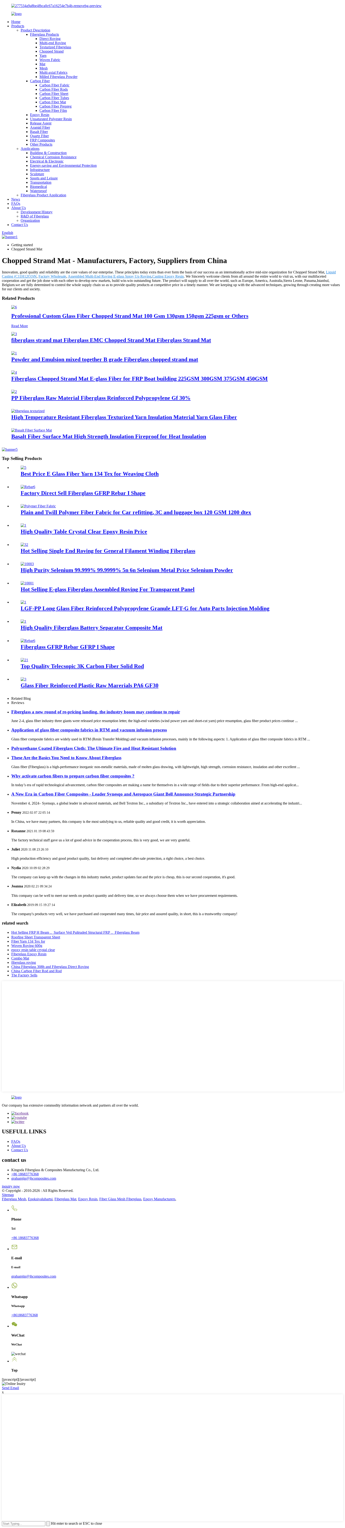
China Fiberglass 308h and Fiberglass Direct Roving (50, 967)
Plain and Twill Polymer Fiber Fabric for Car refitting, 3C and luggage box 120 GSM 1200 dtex (136, 512)
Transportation (40, 182)
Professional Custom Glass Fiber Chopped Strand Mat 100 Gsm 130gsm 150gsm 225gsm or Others (129, 316)
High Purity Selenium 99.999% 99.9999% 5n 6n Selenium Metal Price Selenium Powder (127, 570)
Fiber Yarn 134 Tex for (28, 941)
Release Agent (40, 123)
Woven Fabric (49, 60)
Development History (37, 212)
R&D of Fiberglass (35, 216)
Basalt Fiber (39, 132)
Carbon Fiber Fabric (54, 85)
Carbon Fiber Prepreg (55, 106)
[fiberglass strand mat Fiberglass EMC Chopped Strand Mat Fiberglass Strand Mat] (14, 334)
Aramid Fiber (40, 127)
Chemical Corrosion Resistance (53, 157)
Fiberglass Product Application (43, 195)
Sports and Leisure (44, 178)
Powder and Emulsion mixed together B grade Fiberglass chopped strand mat (104, 359)
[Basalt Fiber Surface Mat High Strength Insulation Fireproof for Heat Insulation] (31, 430)
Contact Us (19, 225)
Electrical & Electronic (47, 161)
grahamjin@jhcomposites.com (33, 1178)
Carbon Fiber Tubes (54, 98)
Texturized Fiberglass (55, 47)
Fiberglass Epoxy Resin (28, 954)
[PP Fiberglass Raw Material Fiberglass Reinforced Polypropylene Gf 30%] (14, 392)
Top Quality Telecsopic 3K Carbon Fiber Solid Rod (82, 666)
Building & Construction (48, 153)
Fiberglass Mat (65, 1199)
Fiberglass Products (44, 34)
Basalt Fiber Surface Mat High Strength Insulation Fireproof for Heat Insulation (108, 436)
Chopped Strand (51, 51)
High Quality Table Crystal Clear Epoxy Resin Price (84, 532)
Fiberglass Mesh (14, 1199)
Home (15, 22)
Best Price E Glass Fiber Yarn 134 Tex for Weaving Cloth (90, 474)
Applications (30, 149)
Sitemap (8, 1195)
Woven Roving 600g (26, 946)
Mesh (43, 68)
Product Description (35, 30)
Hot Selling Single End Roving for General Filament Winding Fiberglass (108, 551)
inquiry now (11, 1186)
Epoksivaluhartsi (40, 1199)
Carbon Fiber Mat (52, 102)
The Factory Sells (24, 975)
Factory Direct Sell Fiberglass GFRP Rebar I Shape (83, 493)
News (15, 199)
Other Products (41, 144)
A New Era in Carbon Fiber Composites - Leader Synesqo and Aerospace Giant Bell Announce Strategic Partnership (123, 794)
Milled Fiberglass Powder (58, 77)
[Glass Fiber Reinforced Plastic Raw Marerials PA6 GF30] (23, 679)
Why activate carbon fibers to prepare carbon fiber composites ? (72, 776)
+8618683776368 (24, 1315)
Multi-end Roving (52, 43)
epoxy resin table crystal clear (33, 950)
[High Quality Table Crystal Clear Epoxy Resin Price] (23, 525)
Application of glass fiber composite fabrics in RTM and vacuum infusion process (89, 729)
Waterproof (38, 191)
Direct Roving (50, 39)
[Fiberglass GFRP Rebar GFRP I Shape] (28, 641)
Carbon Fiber (40, 81)
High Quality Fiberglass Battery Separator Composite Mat (91, 628)
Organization (30, 220)
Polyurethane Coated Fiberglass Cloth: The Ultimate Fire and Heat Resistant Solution (93, 748)
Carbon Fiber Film (53, 111)
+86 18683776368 (25, 1174)
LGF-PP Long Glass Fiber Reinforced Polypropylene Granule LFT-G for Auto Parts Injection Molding (145, 608)
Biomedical (38, 187)
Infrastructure (40, 170)
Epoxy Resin (39, 115)
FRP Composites (42, 140)
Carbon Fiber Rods (53, 89)
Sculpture (37, 174)
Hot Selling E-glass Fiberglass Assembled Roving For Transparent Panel (108, 589)
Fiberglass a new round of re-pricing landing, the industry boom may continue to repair (95, 711)
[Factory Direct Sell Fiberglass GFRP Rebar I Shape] (28, 487)
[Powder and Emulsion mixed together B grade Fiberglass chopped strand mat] (14, 353)
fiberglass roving (23, 962)
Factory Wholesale (52, 276)
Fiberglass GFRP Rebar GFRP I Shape (68, 647)
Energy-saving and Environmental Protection (63, 165)
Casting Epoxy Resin (168, 276)
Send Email (10, 1388)
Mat (42, 64)
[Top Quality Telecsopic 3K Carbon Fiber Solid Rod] (24, 660)
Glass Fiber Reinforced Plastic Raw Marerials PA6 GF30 (89, 685)
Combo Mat (20, 958)
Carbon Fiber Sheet (53, 94)
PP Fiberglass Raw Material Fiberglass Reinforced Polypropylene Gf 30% (101, 398)
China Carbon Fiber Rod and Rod (36, 971)
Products (17, 26)
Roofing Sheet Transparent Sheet (35, 937)
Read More (19, 326)
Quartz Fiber (39, 136)
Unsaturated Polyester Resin (51, 119)
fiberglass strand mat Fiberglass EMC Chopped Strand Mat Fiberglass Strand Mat (111, 340)
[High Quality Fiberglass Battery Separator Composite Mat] (23, 621)
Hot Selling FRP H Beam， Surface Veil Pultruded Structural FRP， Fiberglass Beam (75, 932)
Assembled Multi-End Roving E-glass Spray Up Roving (109, 276)
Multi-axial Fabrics (53, 72)
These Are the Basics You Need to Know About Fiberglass (66, 757)
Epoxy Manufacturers (159, 1199)
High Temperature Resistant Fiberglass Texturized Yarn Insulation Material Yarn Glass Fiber (124, 417)
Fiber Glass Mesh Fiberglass (120, 1199)
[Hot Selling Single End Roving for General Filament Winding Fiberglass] (24, 545)
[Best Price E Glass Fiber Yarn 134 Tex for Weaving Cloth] (23, 468)
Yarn (42, 56)
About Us (18, 208)
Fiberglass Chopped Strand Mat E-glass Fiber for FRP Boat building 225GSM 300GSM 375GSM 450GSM (139, 379)
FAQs (15, 204)
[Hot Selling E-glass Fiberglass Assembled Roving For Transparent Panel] (27, 583)
